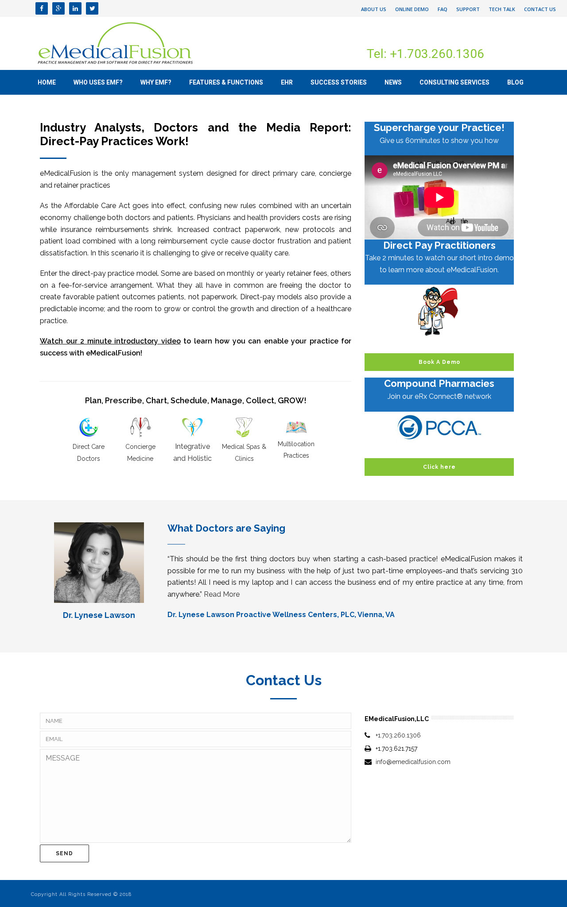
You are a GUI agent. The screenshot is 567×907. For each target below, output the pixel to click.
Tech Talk (502, 9)
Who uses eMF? (98, 82)
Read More (222, 594)
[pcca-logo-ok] (439, 427)
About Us (373, 9)
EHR (287, 82)
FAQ (442, 9)
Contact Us (540, 9)
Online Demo (412, 9)
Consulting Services (454, 82)
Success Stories (339, 82)
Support (468, 9)
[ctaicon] (439, 311)
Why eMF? (155, 82)
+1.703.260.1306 (398, 735)
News (393, 82)
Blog (515, 82)
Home (47, 82)
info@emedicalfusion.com (413, 761)
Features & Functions (226, 82)
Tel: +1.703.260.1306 (425, 53)
